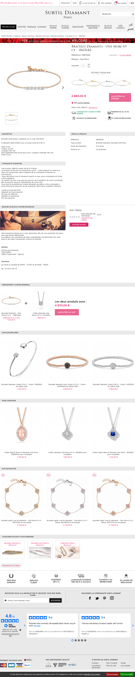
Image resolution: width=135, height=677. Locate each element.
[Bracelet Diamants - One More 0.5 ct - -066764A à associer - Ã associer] (11, 301)
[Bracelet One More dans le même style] (40, 552)
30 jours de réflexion (9, 194)
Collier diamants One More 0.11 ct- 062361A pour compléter (67, 453)
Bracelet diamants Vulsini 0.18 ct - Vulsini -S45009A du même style (113, 385)
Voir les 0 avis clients (87, 219)
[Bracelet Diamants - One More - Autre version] (78, 83)
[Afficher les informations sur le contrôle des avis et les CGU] (20, 630)
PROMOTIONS (8, 27)
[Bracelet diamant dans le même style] (12, 552)
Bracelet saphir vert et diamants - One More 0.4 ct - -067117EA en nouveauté (21, 521)
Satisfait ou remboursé (10, 196)
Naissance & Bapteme (93, 27)
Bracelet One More (118, 143)
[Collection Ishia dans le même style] (67, 552)
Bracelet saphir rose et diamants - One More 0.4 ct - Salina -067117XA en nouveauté (113, 521)
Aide (75, 3)
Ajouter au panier (118, 97)
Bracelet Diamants (103, 143)
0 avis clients (125, 55)
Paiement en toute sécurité (11, 192)
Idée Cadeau (120, 27)
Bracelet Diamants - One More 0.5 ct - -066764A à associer (11, 315)
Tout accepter (126, 674)
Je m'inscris (55, 600)
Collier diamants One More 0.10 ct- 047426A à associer (41, 315)
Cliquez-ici (92, 107)
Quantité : (75, 66)
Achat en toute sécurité (10, 190)
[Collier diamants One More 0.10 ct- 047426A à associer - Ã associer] (41, 301)
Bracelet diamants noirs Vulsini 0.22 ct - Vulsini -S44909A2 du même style (68, 385)
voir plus (37, 626)
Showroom (65, 3)
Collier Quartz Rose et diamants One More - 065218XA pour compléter (21, 453)
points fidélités (84, 103)
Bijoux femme (53, 27)
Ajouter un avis (79, 225)
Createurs (77, 27)
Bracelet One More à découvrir (40, 544)
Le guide (130, 27)
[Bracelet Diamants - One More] (11, 118)
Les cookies (125, 666)
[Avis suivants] (133, 625)
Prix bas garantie (8, 198)
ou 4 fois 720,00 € (13, 319)
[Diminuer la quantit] (89, 67)
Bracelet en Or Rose (11, 566)
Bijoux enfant (108, 27)
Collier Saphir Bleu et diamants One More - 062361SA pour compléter (113, 453)
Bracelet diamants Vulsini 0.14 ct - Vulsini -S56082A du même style (21, 385)
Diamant (42, 27)
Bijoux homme (65, 27)
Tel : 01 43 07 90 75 (9, 269)
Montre (22, 27)
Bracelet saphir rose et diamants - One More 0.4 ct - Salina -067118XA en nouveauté (67, 521)
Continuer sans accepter (125, 670)
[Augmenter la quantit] (89, 64)
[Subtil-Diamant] (67, 15)
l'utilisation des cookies (92, 674)
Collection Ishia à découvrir (67, 544)
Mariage (31, 27)
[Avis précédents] (24, 625)
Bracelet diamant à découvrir (12, 544)
